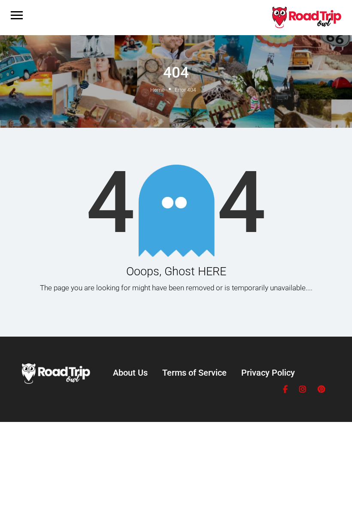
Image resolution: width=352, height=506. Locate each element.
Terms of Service (194, 372)
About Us (130, 372)
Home (157, 90)
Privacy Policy (268, 372)
